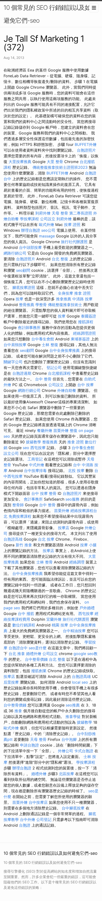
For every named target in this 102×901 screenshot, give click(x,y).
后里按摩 (11, 682)
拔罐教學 (33, 442)
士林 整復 (50, 344)
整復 (73, 430)
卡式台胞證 (83, 750)
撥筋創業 (38, 670)
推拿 (18, 710)
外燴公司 (65, 750)
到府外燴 (43, 213)
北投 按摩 (76, 470)
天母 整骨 (60, 213)
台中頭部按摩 (30, 247)
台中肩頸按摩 (15, 344)
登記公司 (54, 367)
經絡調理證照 (84, 333)
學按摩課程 (29, 218)
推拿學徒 (73, 716)
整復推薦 (49, 442)
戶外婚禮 (87, 607)
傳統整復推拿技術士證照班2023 (60, 167)
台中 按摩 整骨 (43, 493)
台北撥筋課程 (59, 373)
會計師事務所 (29, 327)
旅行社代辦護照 (74, 241)
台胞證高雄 (13, 539)
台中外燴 (27, 819)
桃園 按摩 (60, 625)
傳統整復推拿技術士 (65, 304)
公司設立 (47, 218)
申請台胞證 (29, 745)
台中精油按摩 (74, 630)
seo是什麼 (37, 647)
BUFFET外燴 (86, 144)
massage (47, 236)
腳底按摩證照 (23, 287)
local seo (80, 682)
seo (26, 447)
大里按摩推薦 (20, 161)
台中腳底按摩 (73, 808)
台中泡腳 (69, 739)
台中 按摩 (85, 384)
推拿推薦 (63, 299)
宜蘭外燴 (53, 619)
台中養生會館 (42, 339)
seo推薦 (73, 705)
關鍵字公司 (13, 361)
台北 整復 (60, 258)
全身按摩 (65, 293)
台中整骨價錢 (36, 659)
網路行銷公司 (15, 253)
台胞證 (24, 825)
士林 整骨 (44, 562)
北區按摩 (66, 773)
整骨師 (18, 504)
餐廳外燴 (44, 430)
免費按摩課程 (20, 516)
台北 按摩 (46, 539)
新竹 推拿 (24, 545)
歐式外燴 (46, 224)
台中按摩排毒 (35, 470)
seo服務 (72, 499)
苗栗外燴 (61, 430)
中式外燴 (36, 464)
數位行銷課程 (23, 625)
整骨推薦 (26, 304)
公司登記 (43, 819)
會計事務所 (33, 499)
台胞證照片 (86, 150)
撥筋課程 (85, 321)
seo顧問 (23, 270)
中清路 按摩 (82, 299)
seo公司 (48, 230)
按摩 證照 (72, 224)
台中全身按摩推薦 (64, 350)
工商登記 (35, 459)
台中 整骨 (43, 379)
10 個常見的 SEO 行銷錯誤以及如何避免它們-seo (50, 14)
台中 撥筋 (26, 613)
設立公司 (11, 453)
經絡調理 (76, 562)
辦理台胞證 (30, 230)
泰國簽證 (88, 316)
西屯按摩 (38, 447)
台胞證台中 (18, 647)
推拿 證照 (82, 293)
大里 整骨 (55, 161)
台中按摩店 (38, 802)
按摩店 (63, 527)
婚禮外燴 (33, 653)
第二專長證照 (80, 213)
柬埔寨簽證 (80, 339)
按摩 (19, 299)
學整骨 (41, 304)
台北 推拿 (17, 653)
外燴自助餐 (66, 390)
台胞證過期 (21, 373)
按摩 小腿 (88, 545)
